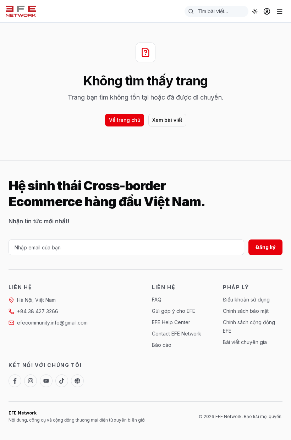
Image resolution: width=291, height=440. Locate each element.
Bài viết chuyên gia (245, 342)
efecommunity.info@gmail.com (52, 323)
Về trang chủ (124, 120)
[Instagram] (30, 380)
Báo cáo (161, 345)
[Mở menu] (279, 11)
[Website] (77, 380)
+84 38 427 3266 (37, 311)
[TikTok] (61, 380)
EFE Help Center (171, 322)
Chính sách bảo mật (246, 311)
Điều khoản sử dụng (246, 300)
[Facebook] (15, 380)
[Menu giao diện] (255, 11)
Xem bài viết (167, 120)
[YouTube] (46, 380)
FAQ (156, 300)
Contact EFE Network (176, 334)
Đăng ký (265, 247)
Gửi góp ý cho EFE (173, 311)
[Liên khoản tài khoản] (267, 11)
